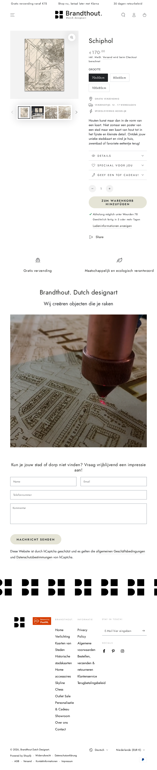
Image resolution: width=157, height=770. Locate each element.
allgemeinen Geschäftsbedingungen (120, 551)
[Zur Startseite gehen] (78, 15)
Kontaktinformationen (46, 761)
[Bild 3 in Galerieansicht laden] (51, 112)
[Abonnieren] (144, 630)
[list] (78, 266)
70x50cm (99, 79)
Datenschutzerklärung (66, 755)
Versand (107, 57)
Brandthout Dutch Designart (34, 749)
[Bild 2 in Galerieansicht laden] (37, 112)
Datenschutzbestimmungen (34, 557)
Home (59, 630)
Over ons (61, 722)
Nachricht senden (36, 539)
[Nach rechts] (76, 112)
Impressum (67, 761)
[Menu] (12, 14)
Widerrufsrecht (43, 755)
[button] (123, 14)
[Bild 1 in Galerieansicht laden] (24, 112)
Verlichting (62, 636)
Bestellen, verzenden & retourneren (86, 663)
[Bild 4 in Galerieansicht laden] (64, 112)
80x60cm (121, 79)
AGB (16, 761)
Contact (60, 729)
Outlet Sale (63, 696)
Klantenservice (87, 676)
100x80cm (99, 89)
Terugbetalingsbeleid (91, 682)
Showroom (62, 716)
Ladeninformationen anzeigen (112, 226)
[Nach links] (12, 112)
